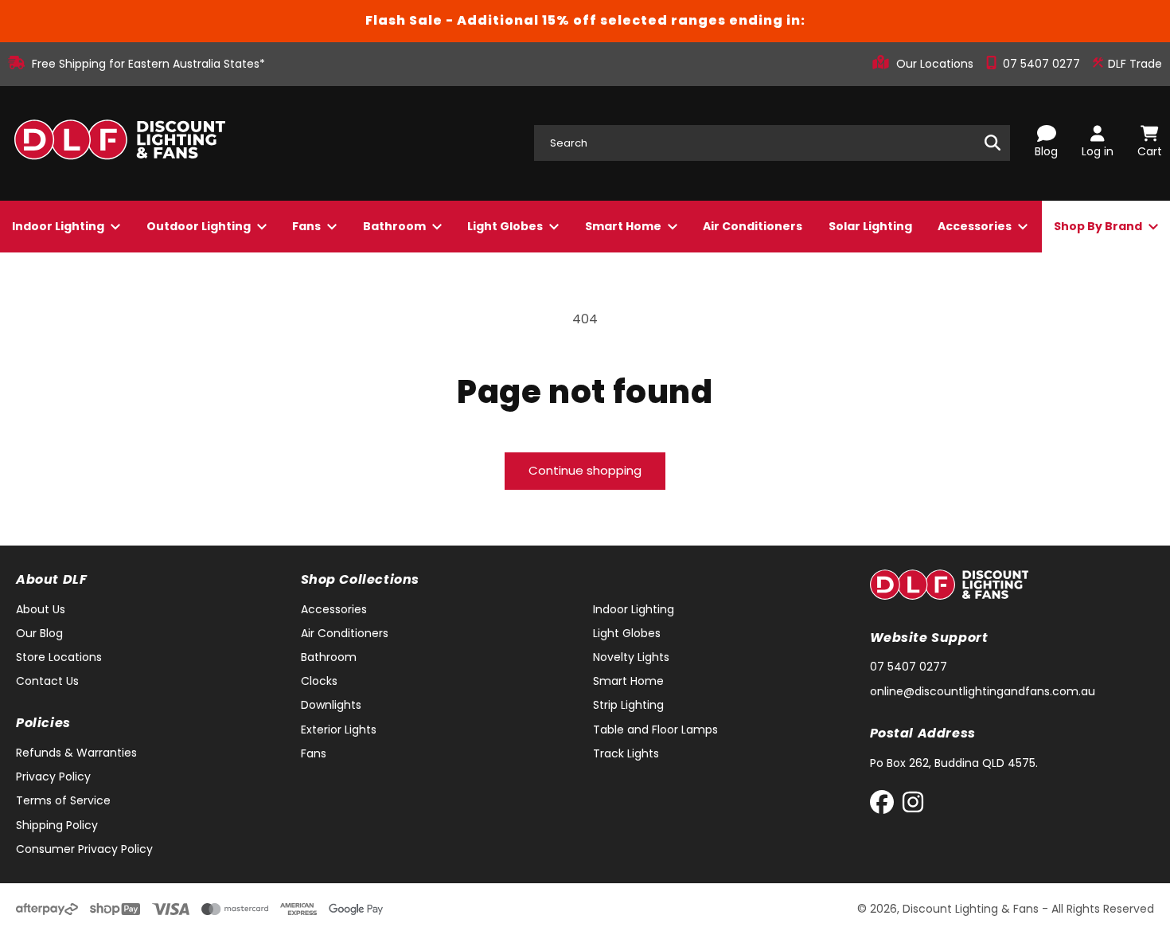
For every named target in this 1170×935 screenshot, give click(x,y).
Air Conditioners (752, 226)
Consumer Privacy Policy (84, 849)
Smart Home (624, 226)
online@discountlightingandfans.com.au (982, 691)
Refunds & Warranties (76, 753)
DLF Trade (1133, 64)
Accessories (976, 226)
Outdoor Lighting (199, 226)
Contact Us (47, 681)
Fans (307, 226)
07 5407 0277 (1043, 64)
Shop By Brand (1099, 226)
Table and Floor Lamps (655, 729)
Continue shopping (585, 470)
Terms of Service (63, 800)
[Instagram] (913, 805)
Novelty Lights (631, 657)
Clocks (319, 681)
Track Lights (626, 753)
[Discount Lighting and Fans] (119, 143)
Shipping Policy (57, 825)
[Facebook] (885, 805)
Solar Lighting (870, 226)
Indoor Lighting (59, 226)
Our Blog (39, 633)
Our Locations (936, 64)
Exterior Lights (338, 729)
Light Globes (506, 226)
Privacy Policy (53, 776)
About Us (40, 609)
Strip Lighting (628, 705)
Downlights (331, 705)
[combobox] (772, 143)
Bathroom (395, 226)
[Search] (992, 142)
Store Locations (59, 657)
